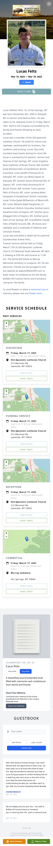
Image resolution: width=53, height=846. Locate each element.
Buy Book (25, 671)
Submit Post (26, 748)
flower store (35, 293)
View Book (12, 671)
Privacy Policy (19, 835)
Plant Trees (26, 378)
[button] (26, 328)
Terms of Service (33, 835)
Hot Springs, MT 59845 (23, 579)
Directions (26, 373)
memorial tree (38, 289)
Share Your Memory (16, 706)
